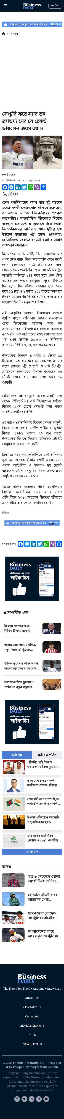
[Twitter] (24, 1099)
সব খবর (30, 852)
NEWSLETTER (32, 1044)
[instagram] (31, 1099)
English (55, 6)
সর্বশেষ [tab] (17, 755)
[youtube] (39, 1099)
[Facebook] (17, 1099)
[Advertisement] (32, 74)
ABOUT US (32, 998)
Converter (32, 1016)
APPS (32, 1035)
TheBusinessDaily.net (28, 1063)
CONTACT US (32, 1007)
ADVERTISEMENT (32, 1026)
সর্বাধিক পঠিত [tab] (47, 755)
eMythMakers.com (44, 1067)
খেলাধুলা (13, 34)
